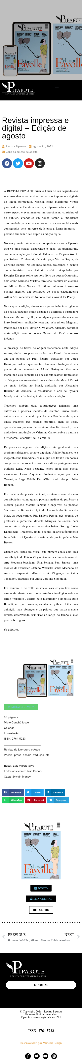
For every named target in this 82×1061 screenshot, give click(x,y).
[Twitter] (18, 163)
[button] (56, 88)
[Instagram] (40, 163)
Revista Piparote (16, 146)
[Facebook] (7, 163)
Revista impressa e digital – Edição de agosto (35, 128)
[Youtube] (29, 163)
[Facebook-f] (28, 1056)
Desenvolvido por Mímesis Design (41, 1043)
